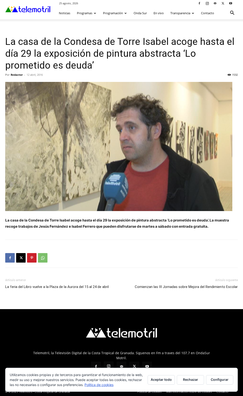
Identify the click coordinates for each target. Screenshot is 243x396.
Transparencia (180, 13)
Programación (113, 13)
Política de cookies (149, 392)
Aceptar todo (161, 379)
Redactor (17, 74)
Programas (84, 13)
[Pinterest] (32, 258)
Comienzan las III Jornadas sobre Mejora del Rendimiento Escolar (186, 287)
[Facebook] (199, 3)
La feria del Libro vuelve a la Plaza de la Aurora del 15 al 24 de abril (57, 287)
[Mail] (215, 3)
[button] (232, 13)
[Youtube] (230, 3)
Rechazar (190, 379)
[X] (222, 3)
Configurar (220, 379)
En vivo (159, 13)
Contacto (207, 13)
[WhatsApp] (42, 258)
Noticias (64, 13)
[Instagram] (207, 3)
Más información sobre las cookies (189, 392)
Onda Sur (140, 13)
